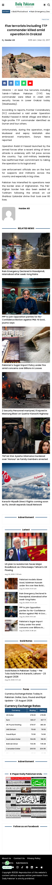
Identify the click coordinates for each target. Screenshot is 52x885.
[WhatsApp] (23, 83)
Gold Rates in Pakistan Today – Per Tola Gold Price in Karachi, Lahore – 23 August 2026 (25, 673)
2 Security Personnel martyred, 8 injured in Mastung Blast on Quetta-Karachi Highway (25, 412)
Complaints (7, 863)
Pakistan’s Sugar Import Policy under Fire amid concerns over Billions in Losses (24, 367)
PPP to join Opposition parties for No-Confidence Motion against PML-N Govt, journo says (23, 319)
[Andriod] (37, 867)
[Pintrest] (27, 867)
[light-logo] (25, 4)
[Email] (30, 83)
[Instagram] (17, 867)
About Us (6, 858)
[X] (17, 83)
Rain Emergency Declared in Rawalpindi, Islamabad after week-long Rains (23, 273)
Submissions (22, 863)
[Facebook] (4, 83)
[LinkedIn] (10, 83)
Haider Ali (10, 40)
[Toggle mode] (44, 4)
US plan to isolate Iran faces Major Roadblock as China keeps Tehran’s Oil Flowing (26, 567)
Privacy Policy (33, 858)
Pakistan (45, 20)
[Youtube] (13, 867)
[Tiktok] (22, 867)
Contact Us (19, 858)
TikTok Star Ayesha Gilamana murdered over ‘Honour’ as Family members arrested (25, 458)
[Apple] (42, 867)
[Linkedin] (32, 867)
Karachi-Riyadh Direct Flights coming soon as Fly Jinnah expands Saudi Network (25, 503)
